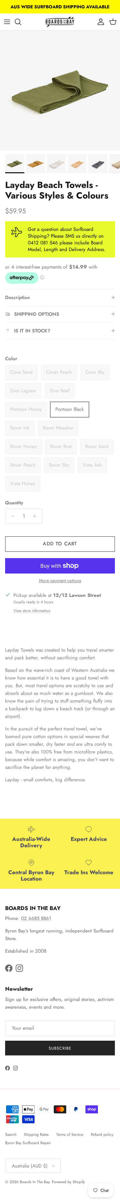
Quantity (14, 503)
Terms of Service (69, 1134)
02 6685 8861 (36, 918)
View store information (31, 611)
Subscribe (60, 1048)
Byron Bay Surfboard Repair (28, 1143)
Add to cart (60, 543)
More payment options (60, 580)
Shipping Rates (36, 1134)
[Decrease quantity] (11, 516)
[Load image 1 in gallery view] (60, 91)
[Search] (21, 22)
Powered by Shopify (68, 1182)
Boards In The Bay (34, 1182)
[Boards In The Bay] (60, 22)
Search (10, 1134)
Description (17, 297)
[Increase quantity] (36, 516)
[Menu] (7, 22)
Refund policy (102, 1134)
